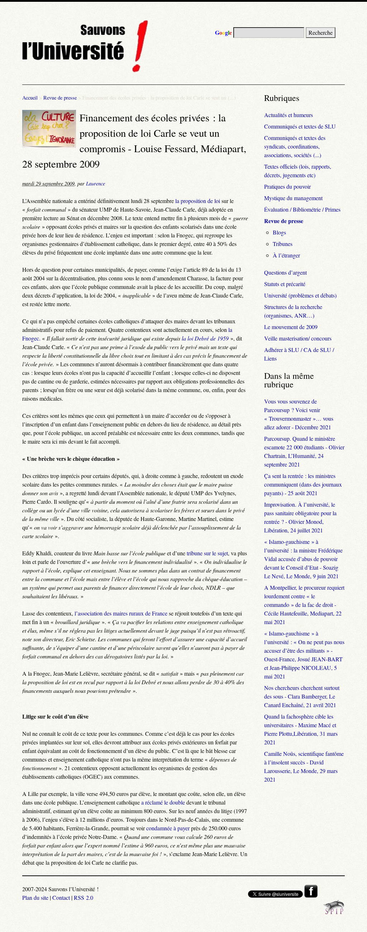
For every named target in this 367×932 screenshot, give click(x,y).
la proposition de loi (197, 200)
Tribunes (282, 243)
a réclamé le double (163, 802)
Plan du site (35, 897)
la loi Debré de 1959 (205, 338)
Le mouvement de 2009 (291, 326)
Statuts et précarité (284, 284)
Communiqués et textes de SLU (300, 126)
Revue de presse (60, 97)
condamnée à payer (168, 828)
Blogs (279, 232)
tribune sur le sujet (207, 553)
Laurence (95, 183)
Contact (61, 897)
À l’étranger (286, 255)
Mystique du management (293, 198)
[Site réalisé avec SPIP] (334, 912)
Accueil (30, 97)
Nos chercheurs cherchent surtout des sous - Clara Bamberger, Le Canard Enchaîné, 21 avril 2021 (301, 696)
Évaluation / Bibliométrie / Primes (302, 209)
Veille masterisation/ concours (298, 338)
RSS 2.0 (83, 897)
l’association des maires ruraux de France (121, 613)
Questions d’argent (285, 272)
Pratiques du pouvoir (287, 186)
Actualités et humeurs (288, 115)
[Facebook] (311, 895)
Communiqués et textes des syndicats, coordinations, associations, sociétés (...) (294, 146)
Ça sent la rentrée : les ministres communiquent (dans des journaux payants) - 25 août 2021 (303, 484)
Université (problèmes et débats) (300, 295)
